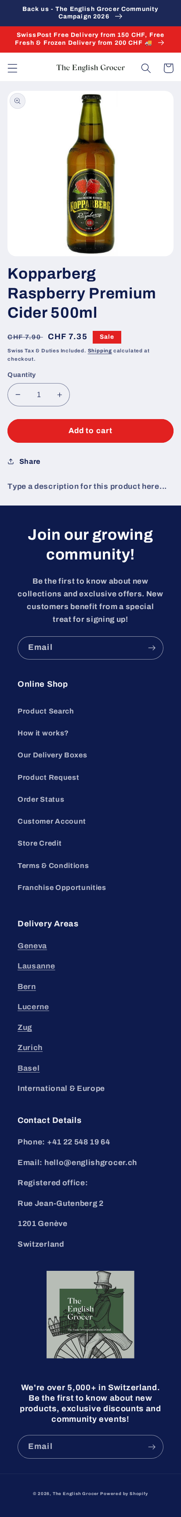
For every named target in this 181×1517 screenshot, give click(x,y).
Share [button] (29, 461)
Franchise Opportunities (62, 887)
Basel (29, 1068)
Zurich (30, 1048)
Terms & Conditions (53, 865)
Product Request (48, 777)
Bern (27, 987)
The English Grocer (76, 1494)
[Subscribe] (152, 648)
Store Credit (40, 843)
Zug (25, 1027)
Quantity (21, 374)
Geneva (32, 946)
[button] (12, 68)
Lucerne (33, 1007)
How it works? (43, 733)
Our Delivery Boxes (52, 755)
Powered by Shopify (124, 1494)
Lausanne (36, 966)
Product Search (46, 711)
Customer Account (52, 821)
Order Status (41, 799)
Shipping (100, 350)
